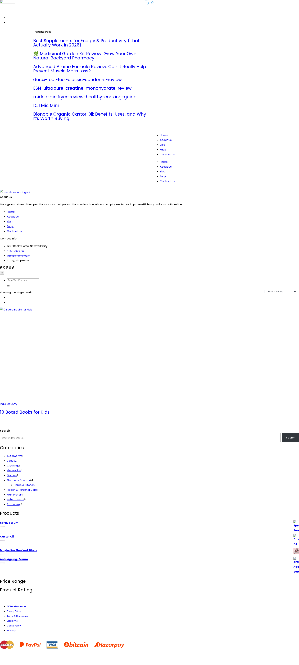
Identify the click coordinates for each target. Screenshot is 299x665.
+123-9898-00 (16, 385)
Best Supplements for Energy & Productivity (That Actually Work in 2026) (47, 45)
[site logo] (14, 326)
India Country (8, 538)
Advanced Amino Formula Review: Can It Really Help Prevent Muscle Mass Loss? (90, 49)
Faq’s (163, 112)
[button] (8, 420)
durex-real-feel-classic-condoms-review (113, 36)
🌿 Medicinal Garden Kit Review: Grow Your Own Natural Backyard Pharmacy (67, 45)
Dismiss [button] (229, 5)
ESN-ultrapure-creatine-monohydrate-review (141, 36)
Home (164, 97)
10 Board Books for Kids (25, 546)
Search (5, 565)
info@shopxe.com (18, 390)
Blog (162, 107)
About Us (166, 102)
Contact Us (167, 117)
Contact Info (8, 372)
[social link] (1, 402)
